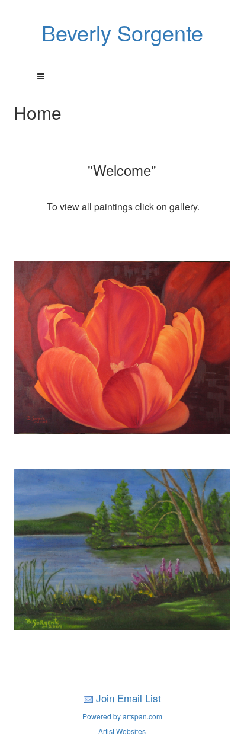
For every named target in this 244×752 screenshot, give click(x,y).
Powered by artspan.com (122, 716)
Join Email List (128, 697)
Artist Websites (122, 731)
